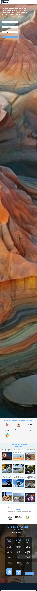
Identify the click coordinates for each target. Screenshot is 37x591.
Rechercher (10, 37)
